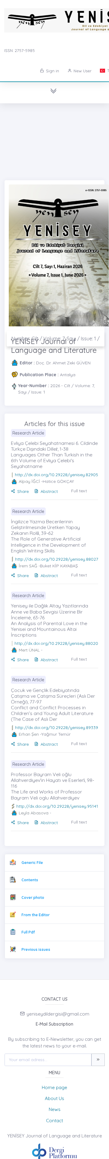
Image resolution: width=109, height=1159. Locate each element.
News (55, 1109)
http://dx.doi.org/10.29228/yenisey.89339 (56, 727)
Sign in (52, 70)
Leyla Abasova (33, 813)
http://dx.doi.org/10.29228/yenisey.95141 (57, 806)
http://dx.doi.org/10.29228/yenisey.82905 (56, 474)
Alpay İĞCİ (29, 481)
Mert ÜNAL (29, 650)
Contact (54, 1120)
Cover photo (32, 897)
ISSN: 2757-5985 (19, 50)
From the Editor (35, 915)
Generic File (32, 862)
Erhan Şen (29, 734)
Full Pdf (28, 932)
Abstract (49, 491)
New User (81, 70)
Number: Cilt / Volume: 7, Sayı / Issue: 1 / (56, 338)
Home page (54, 1087)
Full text (79, 491)
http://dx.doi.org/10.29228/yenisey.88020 (56, 643)
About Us (54, 1098)
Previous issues (35, 949)
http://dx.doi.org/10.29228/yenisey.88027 (56, 559)
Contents (29, 880)
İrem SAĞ (28, 566)
